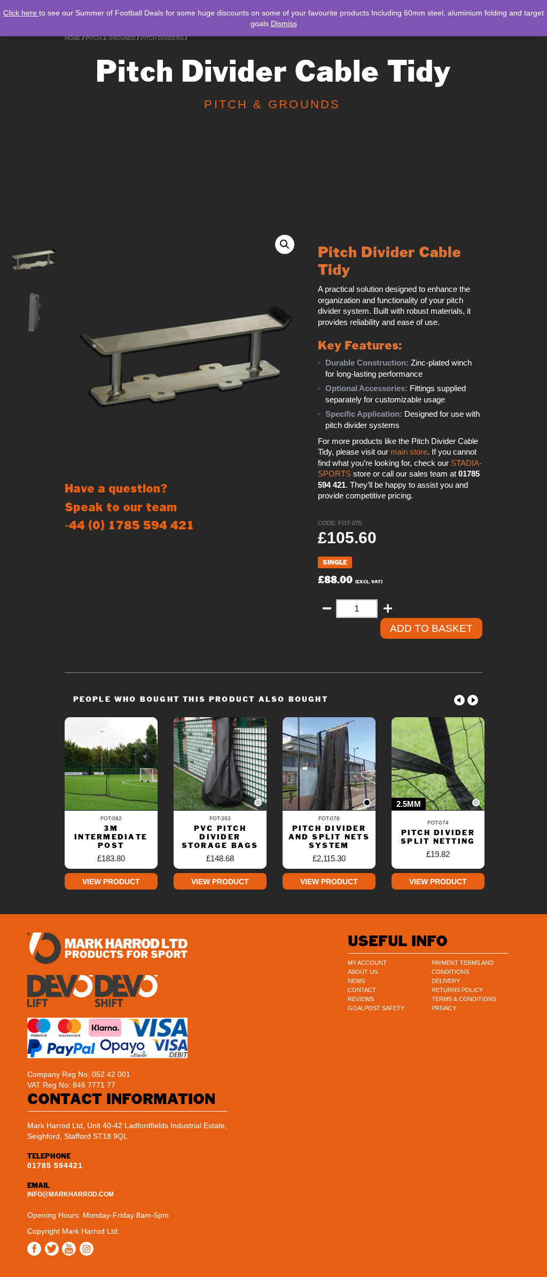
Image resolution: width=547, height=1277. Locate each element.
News (356, 981)
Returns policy (457, 990)
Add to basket (431, 628)
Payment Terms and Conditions (463, 967)
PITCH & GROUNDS (110, 38)
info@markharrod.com (70, 1194)
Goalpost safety (376, 1008)
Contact (362, 990)
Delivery (446, 981)
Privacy (444, 1008)
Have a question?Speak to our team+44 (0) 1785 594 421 (129, 506)
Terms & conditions (464, 999)
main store (408, 452)
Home (73, 38)
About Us (363, 972)
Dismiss (284, 23)
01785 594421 (55, 1165)
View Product (111, 881)
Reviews (361, 999)
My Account (367, 962)
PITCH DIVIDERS (162, 38)
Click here (21, 13)
